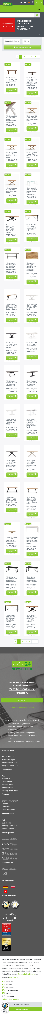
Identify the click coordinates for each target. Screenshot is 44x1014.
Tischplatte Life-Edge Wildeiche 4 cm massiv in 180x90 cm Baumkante (32, 266)
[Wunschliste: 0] (32, 2)
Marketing (9, 987)
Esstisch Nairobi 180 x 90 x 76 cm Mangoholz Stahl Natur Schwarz (10, 228)
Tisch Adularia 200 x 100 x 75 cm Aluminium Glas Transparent (32, 191)
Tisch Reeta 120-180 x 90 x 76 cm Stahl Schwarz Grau (11, 383)
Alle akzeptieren (22, 1009)
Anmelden (22, 700)
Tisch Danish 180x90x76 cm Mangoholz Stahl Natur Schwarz (32, 618)
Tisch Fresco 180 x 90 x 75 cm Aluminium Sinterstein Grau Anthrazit (11, 266)
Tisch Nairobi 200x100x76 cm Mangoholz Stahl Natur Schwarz (11, 618)
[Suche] (37, 15)
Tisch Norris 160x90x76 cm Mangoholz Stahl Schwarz (11, 579)
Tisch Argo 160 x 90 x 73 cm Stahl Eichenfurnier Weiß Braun (11, 119)
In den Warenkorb (12, 90)
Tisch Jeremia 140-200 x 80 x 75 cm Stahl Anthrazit (32, 383)
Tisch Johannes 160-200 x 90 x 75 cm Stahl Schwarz (11, 345)
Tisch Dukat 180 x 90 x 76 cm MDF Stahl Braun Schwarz (11, 500)
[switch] (5, 1010)
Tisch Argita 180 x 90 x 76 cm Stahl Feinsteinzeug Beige (31, 463)
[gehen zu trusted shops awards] (6, 944)
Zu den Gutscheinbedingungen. (22, 707)
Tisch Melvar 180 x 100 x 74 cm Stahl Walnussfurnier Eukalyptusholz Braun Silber (32, 81)
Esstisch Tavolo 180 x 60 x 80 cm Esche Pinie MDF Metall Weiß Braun (32, 540)
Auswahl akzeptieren (22, 1004)
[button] (22, 47)
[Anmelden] (21, 2)
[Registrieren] (25, 2)
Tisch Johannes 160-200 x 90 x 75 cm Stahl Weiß (32, 307)
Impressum (13, 977)
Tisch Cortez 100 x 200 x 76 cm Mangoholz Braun (11, 80)
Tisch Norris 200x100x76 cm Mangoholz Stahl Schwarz (32, 579)
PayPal (8, 993)
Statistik (9, 985)
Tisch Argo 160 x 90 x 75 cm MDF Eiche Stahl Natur (11, 190)
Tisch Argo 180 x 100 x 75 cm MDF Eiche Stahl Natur (11, 155)
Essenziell (9, 982)
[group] (12, 70)
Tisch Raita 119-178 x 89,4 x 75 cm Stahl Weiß (32, 344)
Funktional (10, 996)
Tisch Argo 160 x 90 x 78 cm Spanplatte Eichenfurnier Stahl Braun (11, 540)
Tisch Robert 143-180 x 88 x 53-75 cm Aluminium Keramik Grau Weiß (32, 423)
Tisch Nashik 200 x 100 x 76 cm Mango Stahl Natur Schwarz (11, 307)
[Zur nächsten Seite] (38, 57)
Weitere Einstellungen (10, 999)
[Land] (29, 2)
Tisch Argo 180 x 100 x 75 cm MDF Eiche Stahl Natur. (32, 118)
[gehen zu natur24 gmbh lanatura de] (6, 929)
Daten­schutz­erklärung (26, 974)
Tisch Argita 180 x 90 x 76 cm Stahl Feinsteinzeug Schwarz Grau (11, 463)
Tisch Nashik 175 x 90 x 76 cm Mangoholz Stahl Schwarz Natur (32, 500)
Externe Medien (12, 990)
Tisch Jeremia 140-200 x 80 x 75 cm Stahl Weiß (11, 422)
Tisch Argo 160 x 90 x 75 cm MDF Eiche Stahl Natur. (32, 155)
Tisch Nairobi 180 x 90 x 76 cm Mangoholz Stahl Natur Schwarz (31, 228)
